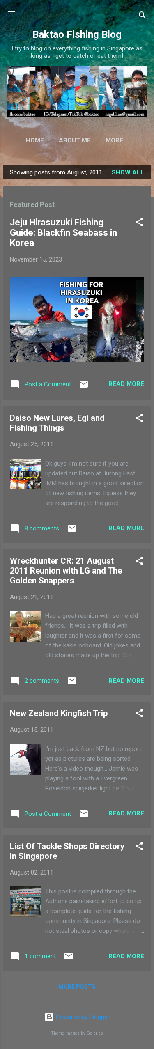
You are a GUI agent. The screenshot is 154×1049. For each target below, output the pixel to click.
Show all (128, 172)
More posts (77, 986)
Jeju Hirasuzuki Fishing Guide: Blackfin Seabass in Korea (63, 232)
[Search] (142, 16)
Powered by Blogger (82, 1017)
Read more (126, 384)
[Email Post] (84, 387)
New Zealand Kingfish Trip (59, 713)
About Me (75, 140)
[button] (139, 223)
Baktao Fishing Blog (77, 34)
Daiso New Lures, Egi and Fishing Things (57, 423)
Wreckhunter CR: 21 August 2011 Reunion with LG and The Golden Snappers (66, 570)
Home (35, 140)
